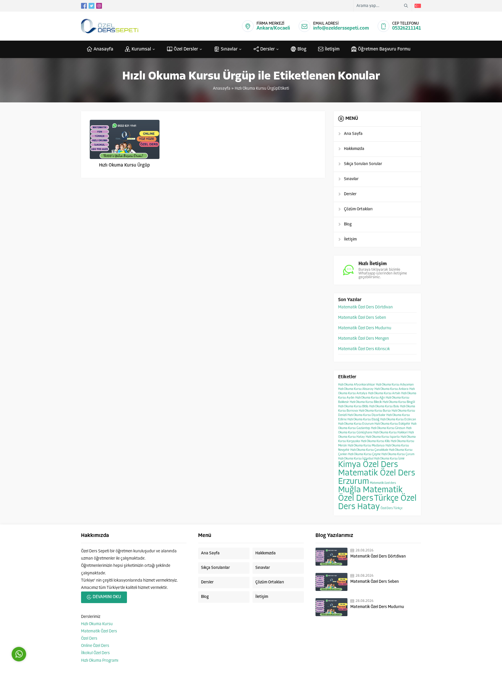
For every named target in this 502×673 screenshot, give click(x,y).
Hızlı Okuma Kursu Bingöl (399, 402)
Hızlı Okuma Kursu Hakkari (390, 432)
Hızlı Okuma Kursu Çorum (397, 454)
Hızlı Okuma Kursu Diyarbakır (366, 415)
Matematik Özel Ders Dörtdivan (365, 307)
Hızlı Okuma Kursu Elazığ (363, 419)
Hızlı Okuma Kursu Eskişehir (392, 424)
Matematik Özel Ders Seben (362, 318)
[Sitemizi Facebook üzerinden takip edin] (84, 6)
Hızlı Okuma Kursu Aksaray (356, 389)
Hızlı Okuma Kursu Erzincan (398, 419)
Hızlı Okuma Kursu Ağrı (370, 397)
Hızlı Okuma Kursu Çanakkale (369, 450)
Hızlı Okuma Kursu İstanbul (355, 458)
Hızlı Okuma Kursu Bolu (384, 406)
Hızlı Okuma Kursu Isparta (383, 437)
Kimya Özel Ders (368, 465)
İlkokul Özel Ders (95, 653)
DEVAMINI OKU (107, 597)
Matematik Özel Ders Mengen (363, 338)
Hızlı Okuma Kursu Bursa (375, 411)
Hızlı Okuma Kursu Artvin (384, 393)
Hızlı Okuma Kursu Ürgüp (124, 165)
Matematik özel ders (383, 483)
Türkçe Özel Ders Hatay (377, 502)
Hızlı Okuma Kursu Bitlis (353, 406)
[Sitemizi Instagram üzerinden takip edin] (99, 6)
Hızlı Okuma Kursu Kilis (375, 441)
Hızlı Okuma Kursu (97, 624)
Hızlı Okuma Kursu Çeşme (364, 454)
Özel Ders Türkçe (391, 508)
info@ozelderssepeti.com (341, 28)
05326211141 (406, 28)
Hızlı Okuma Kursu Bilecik (366, 402)
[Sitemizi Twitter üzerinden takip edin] (91, 6)
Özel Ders (89, 638)
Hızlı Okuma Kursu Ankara (391, 389)
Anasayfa (221, 88)
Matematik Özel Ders (99, 631)
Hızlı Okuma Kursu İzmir (389, 458)
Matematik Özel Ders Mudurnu (364, 328)
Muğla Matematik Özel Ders (370, 494)
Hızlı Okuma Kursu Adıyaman (395, 384)
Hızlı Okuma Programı (99, 660)
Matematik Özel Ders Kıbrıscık (364, 349)
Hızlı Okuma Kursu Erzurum (356, 424)
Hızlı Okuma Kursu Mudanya (366, 445)
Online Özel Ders (95, 646)
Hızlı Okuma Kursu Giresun (388, 428)
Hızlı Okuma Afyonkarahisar (356, 384)
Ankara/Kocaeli (273, 28)
